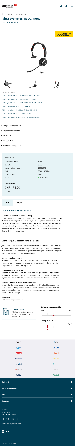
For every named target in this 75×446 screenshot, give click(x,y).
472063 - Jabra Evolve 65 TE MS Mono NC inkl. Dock (18, 103)
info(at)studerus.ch (14, 424)
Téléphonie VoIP (21, 14)
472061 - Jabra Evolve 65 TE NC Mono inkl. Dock (17, 95)
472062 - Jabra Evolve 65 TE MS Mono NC (15, 99)
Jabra (40, 174)
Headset (32, 14)
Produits (9, 14)
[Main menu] (71, 6)
